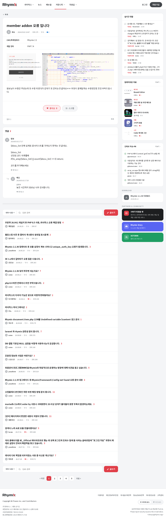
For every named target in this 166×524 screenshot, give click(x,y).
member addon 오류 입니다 (28, 25)
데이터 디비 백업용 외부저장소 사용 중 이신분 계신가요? (29, 455)
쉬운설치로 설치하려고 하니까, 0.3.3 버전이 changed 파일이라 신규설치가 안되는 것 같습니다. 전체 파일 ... (143, 33)
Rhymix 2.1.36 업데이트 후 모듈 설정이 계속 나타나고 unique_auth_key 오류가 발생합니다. (46, 246)
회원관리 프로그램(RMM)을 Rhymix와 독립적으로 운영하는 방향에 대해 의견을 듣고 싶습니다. (46, 367)
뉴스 (40, 5)
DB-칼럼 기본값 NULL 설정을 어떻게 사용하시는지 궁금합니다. (32, 343)
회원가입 (156, 4)
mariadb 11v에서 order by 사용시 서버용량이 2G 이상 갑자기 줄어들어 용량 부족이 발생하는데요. (48, 404)
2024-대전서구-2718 (20, 515)
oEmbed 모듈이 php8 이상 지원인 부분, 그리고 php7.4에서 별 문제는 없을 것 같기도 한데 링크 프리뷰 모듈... (143, 70)
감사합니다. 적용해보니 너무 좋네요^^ (140, 24)
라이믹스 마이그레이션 (15, 307)
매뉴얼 (48, 5)
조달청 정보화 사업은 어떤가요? (19, 355)
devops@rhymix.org (155, 514)
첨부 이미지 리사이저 (132, 110)
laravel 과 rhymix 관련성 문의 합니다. (22, 331)
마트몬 (10, 459)
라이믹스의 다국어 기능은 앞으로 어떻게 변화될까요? (28, 295)
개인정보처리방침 (112, 495)
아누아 (10, 323)
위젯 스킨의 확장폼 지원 (135, 180)
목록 (6, 14)
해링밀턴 (11, 226)
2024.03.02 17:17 (17, 141)
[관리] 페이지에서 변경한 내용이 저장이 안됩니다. (26, 416)
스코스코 (11, 359)
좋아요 (53, 108)
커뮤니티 (60, 5)
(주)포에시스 (7, 506)
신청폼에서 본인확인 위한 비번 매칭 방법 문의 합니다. (28, 391)
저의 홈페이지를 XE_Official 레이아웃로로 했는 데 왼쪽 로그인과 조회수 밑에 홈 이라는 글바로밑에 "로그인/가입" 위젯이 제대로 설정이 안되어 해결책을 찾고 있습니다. (59, 442)
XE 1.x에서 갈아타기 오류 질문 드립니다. (23, 258)
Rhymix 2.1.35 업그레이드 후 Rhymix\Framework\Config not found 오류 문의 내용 (44, 379)
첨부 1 (9, 119)
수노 (10, 311)
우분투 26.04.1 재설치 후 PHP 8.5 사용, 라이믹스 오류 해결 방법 (33, 222)
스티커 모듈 (128, 120)
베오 (13, 32)
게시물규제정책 (125, 495)
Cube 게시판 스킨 (131, 130)
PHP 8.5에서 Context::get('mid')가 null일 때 (143, 153)
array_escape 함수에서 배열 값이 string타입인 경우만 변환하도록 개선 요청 (143, 171)
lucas (10, 432)
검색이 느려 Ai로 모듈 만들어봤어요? (21, 428)
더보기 (157, 82)
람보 (12, 138)
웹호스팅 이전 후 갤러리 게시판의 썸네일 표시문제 (27, 234)
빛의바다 (11, 238)
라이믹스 (28, 5)
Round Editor (130, 90)
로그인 (144, 5)
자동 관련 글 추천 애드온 (133, 100)
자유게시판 (130, 46)
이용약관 (101, 495)
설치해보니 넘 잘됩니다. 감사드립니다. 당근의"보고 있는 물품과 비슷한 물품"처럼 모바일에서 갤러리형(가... (144, 43)
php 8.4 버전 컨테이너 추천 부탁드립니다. (23, 282)
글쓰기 (112, 212)
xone (10, 274)
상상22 (10, 262)
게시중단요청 (150, 495)
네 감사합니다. (132, 60)
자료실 (72, 5)
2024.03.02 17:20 (22, 180)
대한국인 (11, 420)
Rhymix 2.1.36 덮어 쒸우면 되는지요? (22, 270)
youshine (12, 250)
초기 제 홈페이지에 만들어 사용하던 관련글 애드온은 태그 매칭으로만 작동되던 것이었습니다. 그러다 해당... (144, 53)
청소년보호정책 (138, 495)
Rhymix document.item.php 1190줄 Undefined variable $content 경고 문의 (42, 319)
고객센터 (160, 495)
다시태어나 (12, 299)
